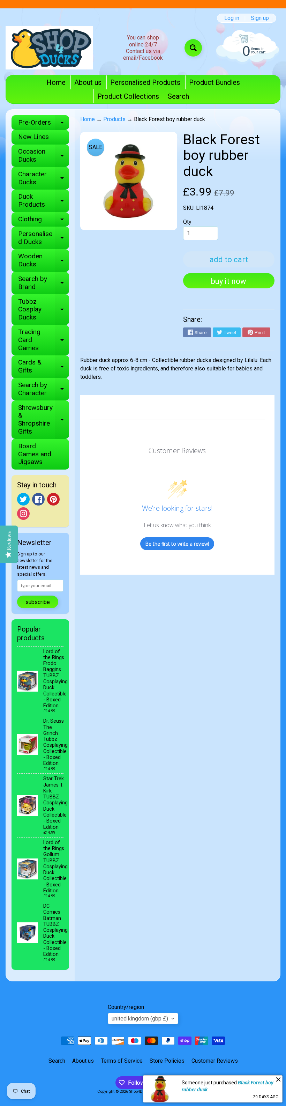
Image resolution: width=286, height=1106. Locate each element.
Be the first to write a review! (177, 543)
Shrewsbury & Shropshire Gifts (43, 419)
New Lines (33, 137)
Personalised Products (145, 82)
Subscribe (37, 602)
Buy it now (228, 281)
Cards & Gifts (43, 366)
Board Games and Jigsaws (34, 454)
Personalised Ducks (43, 238)
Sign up (260, 18)
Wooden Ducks (43, 260)
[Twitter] (23, 499)
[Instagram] (23, 513)
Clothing (43, 221)
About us (87, 82)
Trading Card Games (43, 340)
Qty (187, 222)
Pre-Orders (43, 124)
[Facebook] (38, 499)
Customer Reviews (214, 1060)
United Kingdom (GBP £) (140, 1018)
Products (114, 119)
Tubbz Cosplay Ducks (43, 309)
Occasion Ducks (43, 155)
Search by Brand (43, 283)
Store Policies (167, 1060)
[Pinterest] (53, 499)
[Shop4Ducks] (49, 47)
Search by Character (43, 389)
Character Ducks (43, 178)
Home (56, 82)
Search (178, 96)
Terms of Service (122, 1060)
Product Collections (128, 96)
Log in (231, 18)
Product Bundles (214, 82)
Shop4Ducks (140, 1091)
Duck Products (43, 200)
